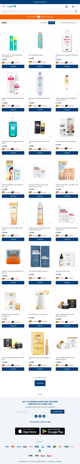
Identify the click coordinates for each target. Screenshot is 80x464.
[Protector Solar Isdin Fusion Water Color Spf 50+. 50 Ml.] (67, 170)
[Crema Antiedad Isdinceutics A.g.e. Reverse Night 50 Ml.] (67, 300)
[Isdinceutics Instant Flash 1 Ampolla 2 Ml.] (40, 343)
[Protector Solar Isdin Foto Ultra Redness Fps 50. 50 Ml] (67, 213)
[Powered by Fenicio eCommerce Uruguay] (58, 461)
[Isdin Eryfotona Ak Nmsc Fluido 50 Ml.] (67, 127)
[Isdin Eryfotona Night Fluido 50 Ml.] (40, 256)
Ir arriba (40, 394)
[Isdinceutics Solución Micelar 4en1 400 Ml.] (40, 83)
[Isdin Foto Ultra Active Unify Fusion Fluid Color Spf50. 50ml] (40, 170)
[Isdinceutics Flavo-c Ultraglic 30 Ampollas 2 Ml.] (13, 300)
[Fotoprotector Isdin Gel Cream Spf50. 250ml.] (13, 213)
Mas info (40, 441)
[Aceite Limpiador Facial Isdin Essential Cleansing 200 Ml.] (67, 83)
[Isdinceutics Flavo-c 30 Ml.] (67, 256)
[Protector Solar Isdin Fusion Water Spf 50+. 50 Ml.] (13, 170)
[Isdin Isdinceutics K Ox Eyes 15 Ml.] (40, 300)
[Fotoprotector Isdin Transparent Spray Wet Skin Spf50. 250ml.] (40, 213)
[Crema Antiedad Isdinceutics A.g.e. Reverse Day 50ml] (67, 343)
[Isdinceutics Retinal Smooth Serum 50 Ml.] (40, 127)
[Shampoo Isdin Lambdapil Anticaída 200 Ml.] (67, 40)
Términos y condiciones (47, 461)
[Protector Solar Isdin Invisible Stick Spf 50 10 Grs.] (13, 256)
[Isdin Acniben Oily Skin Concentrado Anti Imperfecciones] (13, 40)
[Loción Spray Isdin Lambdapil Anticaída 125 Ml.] (13, 83)
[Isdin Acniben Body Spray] (40, 40)
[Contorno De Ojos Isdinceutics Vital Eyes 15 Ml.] (13, 343)
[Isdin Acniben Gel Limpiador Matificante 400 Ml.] (13, 127)
